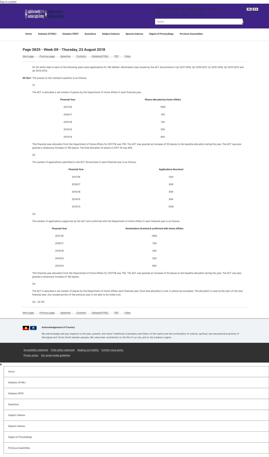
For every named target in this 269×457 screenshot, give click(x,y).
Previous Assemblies (191, 33)
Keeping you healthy (88, 350)
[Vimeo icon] (243, 348)
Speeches (65, 56)
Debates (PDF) (70, 33)
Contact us (197, 14)
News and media (176, 8)
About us (160, 8)
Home (28, 33)
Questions (90, 33)
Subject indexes (111, 33)
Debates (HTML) (47, 33)
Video (127, 56)
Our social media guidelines (55, 355)
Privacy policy (31, 355)
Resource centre (196, 8)
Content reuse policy (112, 350)
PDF (116, 56)
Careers (185, 14)
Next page (28, 56)
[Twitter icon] (236, 348)
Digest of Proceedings (161, 33)
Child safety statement (63, 350)
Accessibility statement (36, 350)
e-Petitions (213, 8)
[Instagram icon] (223, 348)
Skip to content (8, 1)
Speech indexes (134, 33)
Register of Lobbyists (167, 14)
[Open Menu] (249, 9)
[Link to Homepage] (44, 14)
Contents (81, 56)
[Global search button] (242, 21)
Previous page (47, 56)
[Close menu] (1, 364)
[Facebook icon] (230, 348)
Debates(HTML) (100, 56)
